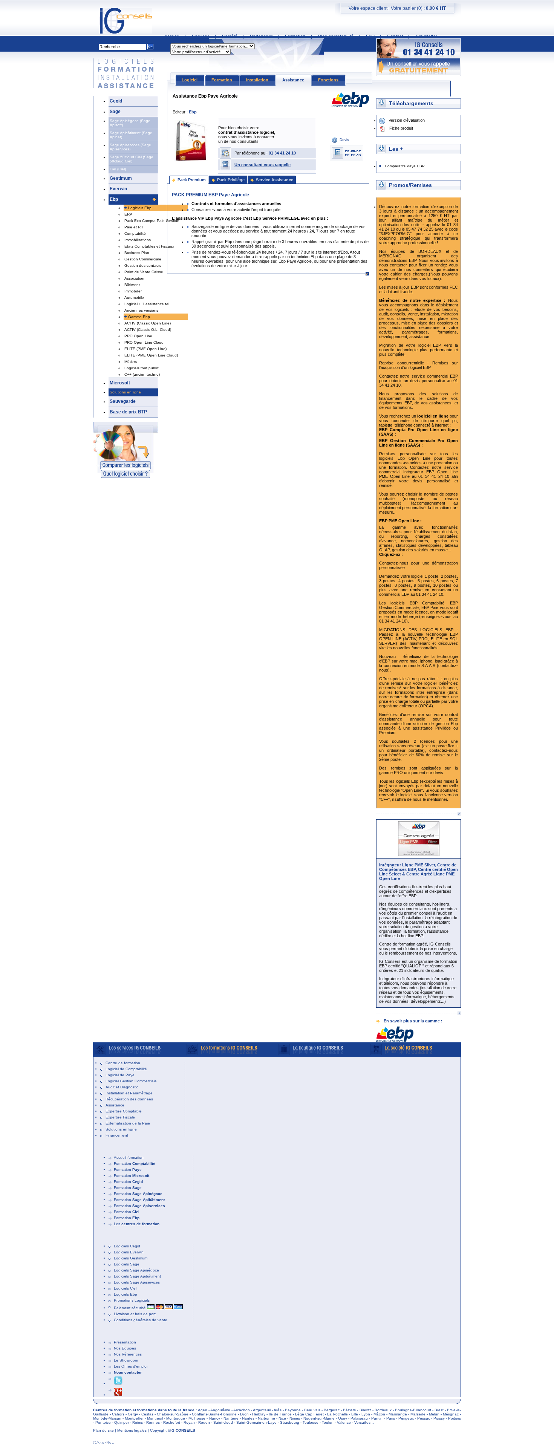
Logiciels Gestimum (130, 1258)
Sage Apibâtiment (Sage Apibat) (131, 135)
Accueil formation (129, 1157)
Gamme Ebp (139, 317)
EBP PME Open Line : (400, 521)
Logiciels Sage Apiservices (137, 1282)
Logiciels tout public (141, 368)
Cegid (116, 101)
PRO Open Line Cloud (144, 342)
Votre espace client (368, 8)
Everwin (118, 188)
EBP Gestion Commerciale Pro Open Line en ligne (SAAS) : (418, 442)
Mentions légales (132, 1430)
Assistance (115, 1105)
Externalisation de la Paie (128, 1123)
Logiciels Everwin (129, 1252)
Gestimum (121, 178)
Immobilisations (137, 240)
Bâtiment (132, 285)
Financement (117, 1135)
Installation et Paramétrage (129, 1093)
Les (136, 1224)
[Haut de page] (459, 814)
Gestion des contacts (142, 265)
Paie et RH (133, 227)
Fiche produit (401, 128)
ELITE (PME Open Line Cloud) (151, 355)
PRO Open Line (138, 336)
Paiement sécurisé (130, 1308)
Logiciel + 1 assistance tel (146, 304)
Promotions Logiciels (132, 1300)
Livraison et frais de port (135, 1314)
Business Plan (136, 253)
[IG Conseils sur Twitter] (118, 1384)
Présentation (125, 1342)
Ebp (114, 199)
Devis (344, 140)
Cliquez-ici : (391, 554)
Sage (115, 111)
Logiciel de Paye (120, 1075)
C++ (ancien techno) (142, 374)
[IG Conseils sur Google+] (118, 1395)
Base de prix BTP (128, 412)
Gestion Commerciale (142, 259)
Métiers (130, 362)
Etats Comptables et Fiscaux (149, 246)
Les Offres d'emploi (130, 1366)
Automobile (134, 297)
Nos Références (128, 1354)
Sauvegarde (123, 401)
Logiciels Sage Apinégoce (136, 1270)
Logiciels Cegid (127, 1246)
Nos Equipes (125, 1348)
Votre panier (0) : (418, 8)
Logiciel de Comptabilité (126, 1069)
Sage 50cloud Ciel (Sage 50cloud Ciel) (131, 159)
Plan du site (103, 1430)
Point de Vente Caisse (143, 272)
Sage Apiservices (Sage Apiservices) (130, 147)
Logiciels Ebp (140, 208)
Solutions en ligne (125, 392)
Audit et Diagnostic (122, 1087)
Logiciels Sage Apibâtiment (137, 1276)
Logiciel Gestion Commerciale (131, 1081)
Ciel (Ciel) (118, 169)
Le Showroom (126, 1360)
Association (134, 278)
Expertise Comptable (124, 1111)
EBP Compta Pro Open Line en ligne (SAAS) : (418, 431)
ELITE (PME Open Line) (145, 349)
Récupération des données (129, 1099)
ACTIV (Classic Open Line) (147, 323)
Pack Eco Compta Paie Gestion (151, 221)
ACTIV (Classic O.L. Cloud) (147, 329)
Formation (134, 1163)
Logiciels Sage (126, 1264)
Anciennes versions (141, 310)
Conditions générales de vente (140, 1320)
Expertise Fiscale (120, 1117)
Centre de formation (123, 1063)
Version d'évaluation (407, 120)
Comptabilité (135, 233)
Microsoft (120, 383)
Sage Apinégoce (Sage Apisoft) (130, 123)
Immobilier (133, 291)
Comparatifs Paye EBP (405, 166)
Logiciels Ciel (125, 1288)
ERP (128, 214)
